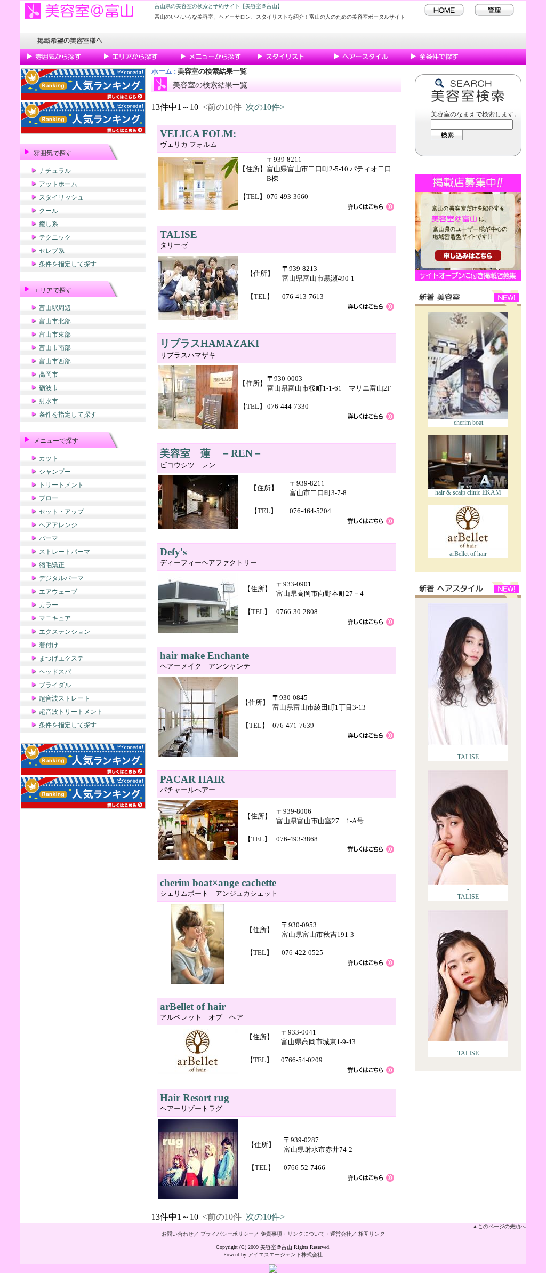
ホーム (161, 71)
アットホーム (58, 184)
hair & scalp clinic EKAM (468, 492)
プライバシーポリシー (227, 1234)
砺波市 (48, 388)
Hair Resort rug (194, 1097)
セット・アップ (61, 511)
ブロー (48, 498)
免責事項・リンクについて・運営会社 (306, 1234)
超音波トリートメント (71, 711)
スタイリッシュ (61, 197)
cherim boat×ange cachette (218, 882)
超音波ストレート (64, 698)
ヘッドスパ (55, 671)
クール (48, 210)
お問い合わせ (178, 1234)
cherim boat (468, 422)
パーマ (48, 538)
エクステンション (64, 631)
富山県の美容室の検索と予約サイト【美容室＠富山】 (219, 6)
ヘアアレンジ (58, 525)
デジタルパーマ (61, 578)
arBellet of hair (468, 554)
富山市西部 (55, 361)
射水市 (48, 401)
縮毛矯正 (52, 565)
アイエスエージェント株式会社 (285, 1255)
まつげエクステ (61, 658)
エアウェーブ (58, 591)
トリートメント (61, 485)
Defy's (173, 552)
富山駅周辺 (55, 308)
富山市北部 (55, 321)
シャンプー (55, 471)
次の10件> (265, 107)
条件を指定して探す (68, 264)
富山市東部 (55, 334)
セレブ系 (52, 250)
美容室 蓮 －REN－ (211, 453)
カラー (48, 605)
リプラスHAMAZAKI (209, 343)
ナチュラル (55, 170)
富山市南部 (55, 348)
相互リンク (371, 1234)
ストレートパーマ (64, 551)
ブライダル (55, 685)
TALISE (468, 757)
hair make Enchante (204, 655)
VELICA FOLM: (198, 133)
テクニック (55, 237)
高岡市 (48, 374)
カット (48, 458)
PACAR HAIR (192, 779)
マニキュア (55, 618)
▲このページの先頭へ (499, 1226)
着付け (48, 645)
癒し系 (48, 224)
